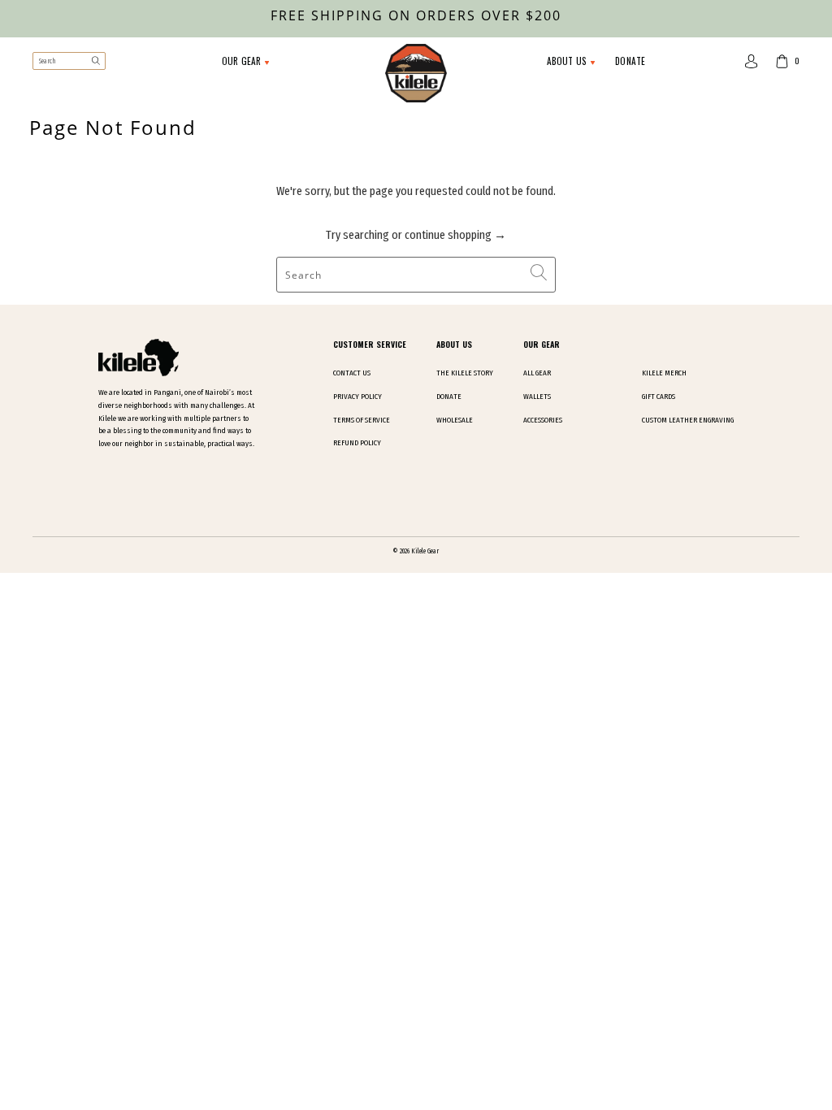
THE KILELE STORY (464, 373)
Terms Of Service (361, 420)
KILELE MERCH (664, 373)
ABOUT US (568, 60)
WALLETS (537, 396)
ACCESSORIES (542, 420)
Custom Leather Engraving (688, 420)
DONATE (630, 60)
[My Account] (751, 61)
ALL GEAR (537, 373)
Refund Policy (357, 443)
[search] (69, 61)
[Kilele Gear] (415, 74)
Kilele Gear (425, 551)
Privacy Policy (357, 396)
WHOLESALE (454, 420)
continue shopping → (455, 235)
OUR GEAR (243, 60)
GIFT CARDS (658, 396)
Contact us (351, 373)
